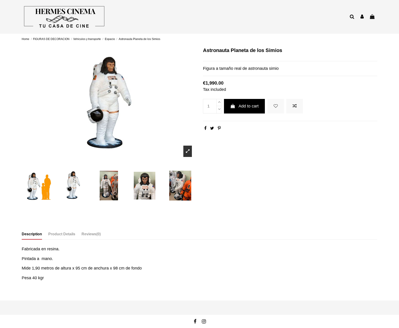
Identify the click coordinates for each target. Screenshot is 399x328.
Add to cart (249, 106)
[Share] (205, 128)
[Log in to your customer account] (362, 17)
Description (32, 234)
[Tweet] (212, 128)
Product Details (61, 234)
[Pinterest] (219, 128)
